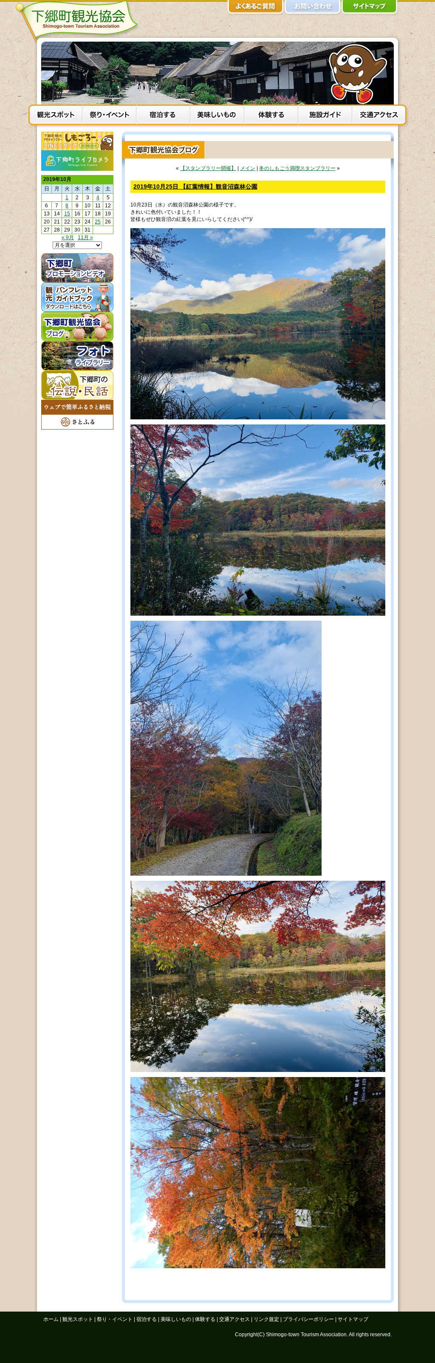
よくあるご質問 (255, 8)
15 (67, 214)
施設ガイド (325, 116)
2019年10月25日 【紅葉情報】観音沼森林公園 (195, 186)
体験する (271, 116)
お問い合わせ (312, 8)
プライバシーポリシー (308, 1319)
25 (98, 222)
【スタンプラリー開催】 (208, 168)
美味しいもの (217, 116)
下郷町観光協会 (79, 21)
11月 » (85, 237)
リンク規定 (266, 1319)
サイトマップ (369, 8)
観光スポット (55, 116)
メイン (247, 168)
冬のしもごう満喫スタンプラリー (297, 168)
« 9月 (68, 237)
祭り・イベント (109, 116)
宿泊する (163, 116)
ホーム (51, 1319)
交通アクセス (379, 116)
